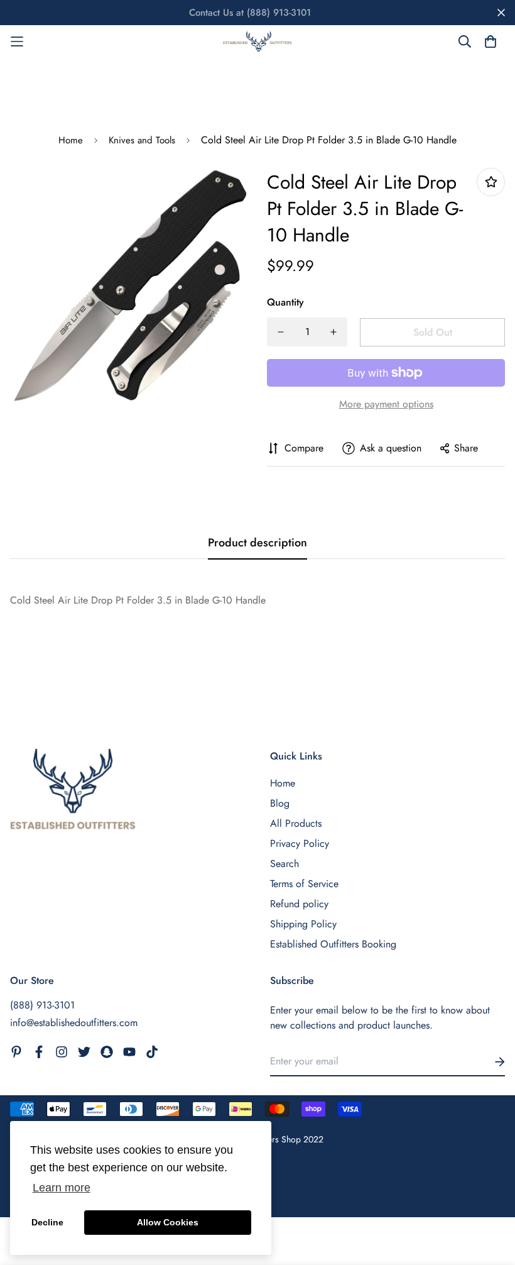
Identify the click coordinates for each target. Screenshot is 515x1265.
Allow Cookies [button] (167, 1222)
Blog (280, 803)
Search (284, 863)
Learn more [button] (61, 1187)
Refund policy (299, 904)
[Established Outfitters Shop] (257, 41)
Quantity (285, 302)
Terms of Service (304, 883)
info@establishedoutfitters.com (74, 1022)
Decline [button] (47, 1222)
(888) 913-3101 (42, 1005)
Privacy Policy (299, 843)
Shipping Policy (303, 924)
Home (70, 140)
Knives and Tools (142, 140)
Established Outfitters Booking (333, 944)
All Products (296, 823)
